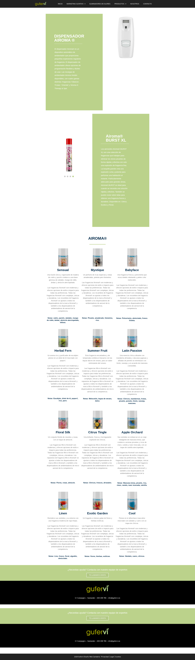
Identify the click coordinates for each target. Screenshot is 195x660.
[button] (65, 176)
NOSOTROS (134, 4)
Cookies (118, 657)
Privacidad (105, 657)
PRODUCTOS (119, 4)
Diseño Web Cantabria (92, 657)
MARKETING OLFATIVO (75, 4)
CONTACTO (147, 4)
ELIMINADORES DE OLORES (99, 4)
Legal (112, 657)
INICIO (60, 4)
